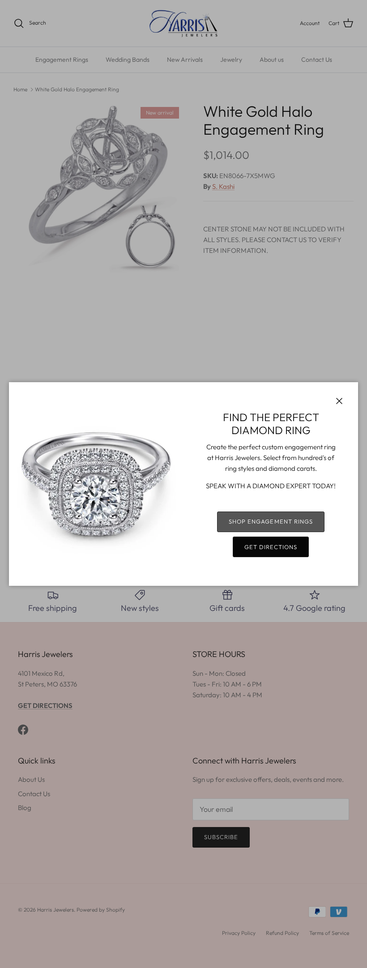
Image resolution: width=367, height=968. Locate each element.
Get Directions (271, 546)
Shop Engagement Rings (271, 521)
